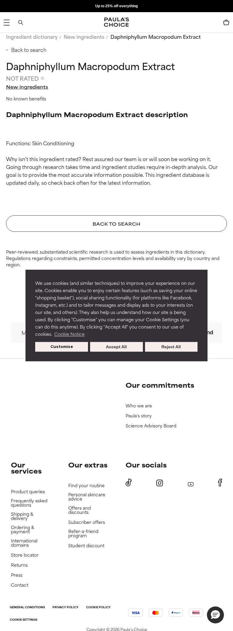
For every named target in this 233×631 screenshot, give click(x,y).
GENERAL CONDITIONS (27, 607)
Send (206, 332)
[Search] (21, 22)
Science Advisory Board (151, 425)
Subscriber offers (86, 522)
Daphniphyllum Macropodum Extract (155, 36)
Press (16, 575)
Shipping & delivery (22, 516)
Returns (19, 565)
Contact (19, 585)
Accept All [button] (116, 346)
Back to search (28, 49)
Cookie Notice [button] (69, 333)
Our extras (87, 465)
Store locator (25, 555)
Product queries (28, 491)
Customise (61, 346)
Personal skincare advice (86, 496)
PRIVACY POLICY (65, 607)
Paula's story (139, 415)
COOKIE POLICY (98, 607)
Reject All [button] (171, 346)
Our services (26, 468)
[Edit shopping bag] (226, 22)
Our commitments (160, 385)
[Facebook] (220, 483)
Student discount (86, 545)
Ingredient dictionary (32, 36)
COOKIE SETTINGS (23, 620)
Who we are (139, 405)
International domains (24, 542)
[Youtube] (191, 483)
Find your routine (86, 485)
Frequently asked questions (29, 502)
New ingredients (84, 36)
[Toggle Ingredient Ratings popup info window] (42, 78)
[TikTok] (129, 483)
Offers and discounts (79, 510)
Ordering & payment (22, 529)
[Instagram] (159, 483)
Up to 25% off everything (116, 6)
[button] (215, 614)
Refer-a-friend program (83, 533)
